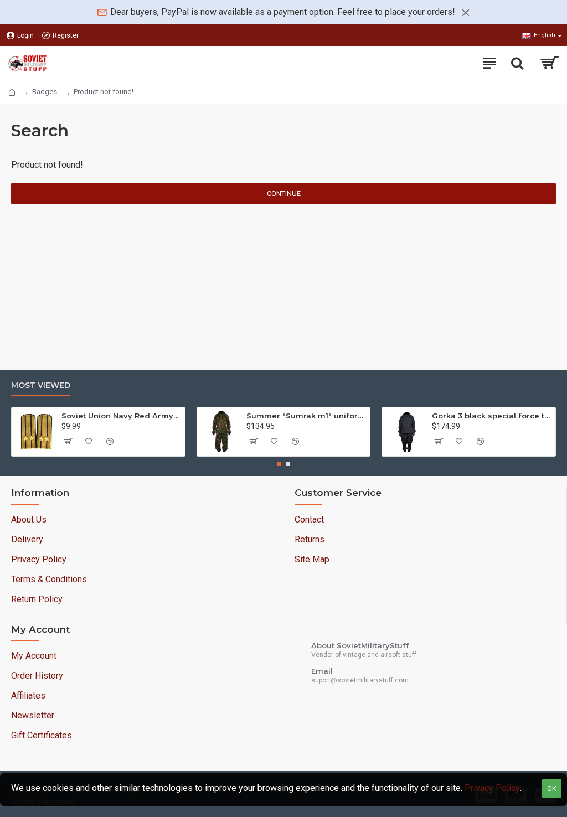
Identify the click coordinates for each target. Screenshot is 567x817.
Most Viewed (40, 385)
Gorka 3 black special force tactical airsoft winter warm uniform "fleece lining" (491, 415)
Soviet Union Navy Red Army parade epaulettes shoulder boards (121, 415)
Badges (44, 91)
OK (551, 788)
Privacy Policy (492, 788)
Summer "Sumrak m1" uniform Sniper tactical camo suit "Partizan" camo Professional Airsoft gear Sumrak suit (306, 415)
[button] (279, 464)
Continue (284, 193)
